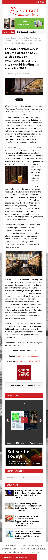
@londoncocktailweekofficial (29, 361)
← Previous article (14, 385)
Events (27, 74)
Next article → (35, 385)
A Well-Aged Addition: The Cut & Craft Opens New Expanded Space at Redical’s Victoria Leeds (28, 494)
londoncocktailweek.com (28, 356)
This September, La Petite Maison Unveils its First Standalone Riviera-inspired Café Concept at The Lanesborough (27, 521)
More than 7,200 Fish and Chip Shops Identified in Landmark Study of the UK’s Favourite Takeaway (28, 534)
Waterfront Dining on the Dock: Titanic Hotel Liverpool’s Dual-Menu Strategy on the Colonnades (28, 507)
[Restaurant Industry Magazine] (24, 16)
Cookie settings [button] (34, 552)
